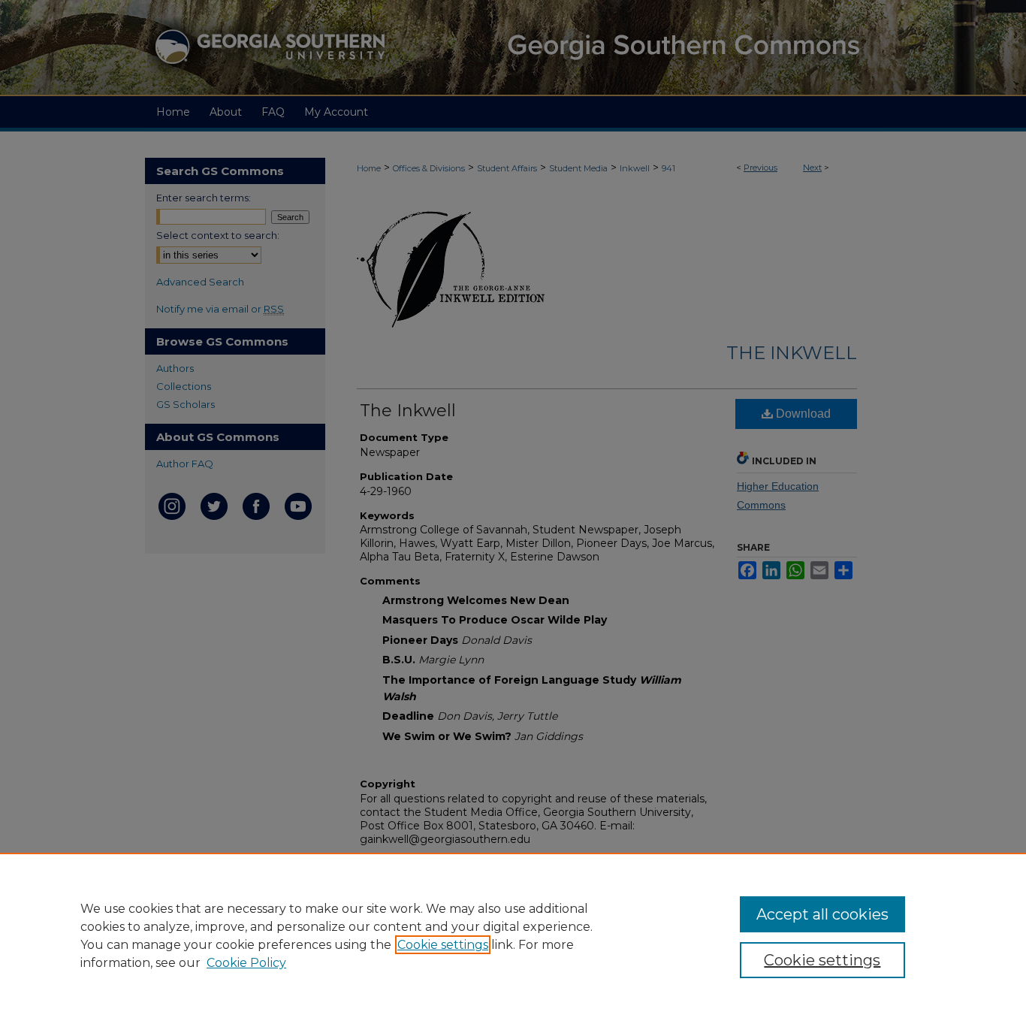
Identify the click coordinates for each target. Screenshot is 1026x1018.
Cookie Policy (246, 963)
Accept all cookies (822, 914)
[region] (513, 935)
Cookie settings (442, 945)
